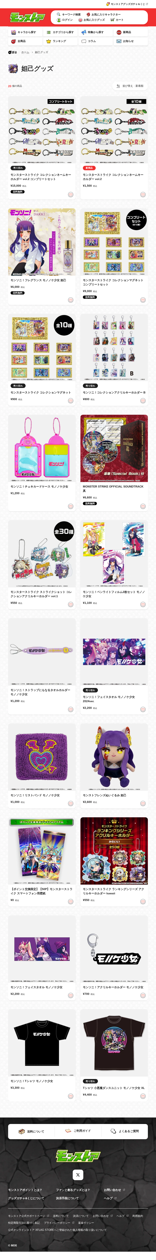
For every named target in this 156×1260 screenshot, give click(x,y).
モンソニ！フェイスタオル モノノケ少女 (37, 987)
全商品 (22, 41)
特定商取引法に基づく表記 (24, 1222)
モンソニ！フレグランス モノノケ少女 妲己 (38, 280)
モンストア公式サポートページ (26, 1215)
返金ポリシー (86, 1222)
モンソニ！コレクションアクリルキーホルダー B (114, 392)
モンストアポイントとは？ (25, 1189)
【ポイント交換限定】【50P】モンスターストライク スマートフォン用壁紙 (42, 891)
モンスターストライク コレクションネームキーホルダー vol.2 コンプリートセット (41, 177)
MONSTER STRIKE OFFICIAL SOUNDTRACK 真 (113, 488)
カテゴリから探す (63, 32)
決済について (81, 1215)
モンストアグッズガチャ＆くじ (128, 4)
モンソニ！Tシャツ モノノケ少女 (32, 1081)
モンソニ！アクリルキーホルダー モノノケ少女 (113, 987)
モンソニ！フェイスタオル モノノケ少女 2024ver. (109, 699)
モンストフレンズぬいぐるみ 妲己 (104, 795)
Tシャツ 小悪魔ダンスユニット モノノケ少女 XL (114, 1088)
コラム (92, 41)
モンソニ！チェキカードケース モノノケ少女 (39, 486)
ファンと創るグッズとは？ (73, 1189)
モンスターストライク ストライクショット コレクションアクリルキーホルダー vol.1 (41, 594)
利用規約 (137, 1215)
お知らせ (128, 41)
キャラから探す (27, 32)
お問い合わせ (112, 1189)
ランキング (59, 41)
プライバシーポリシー (57, 1222)
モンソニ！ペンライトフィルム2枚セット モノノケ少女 (114, 594)
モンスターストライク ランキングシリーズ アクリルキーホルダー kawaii (113, 891)
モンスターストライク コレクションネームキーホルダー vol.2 (113, 177)
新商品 (127, 32)
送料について (61, 1215)
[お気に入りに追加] (71, 194)
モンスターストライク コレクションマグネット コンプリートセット (113, 282)
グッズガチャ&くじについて (26, 1198)
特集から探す (96, 32)
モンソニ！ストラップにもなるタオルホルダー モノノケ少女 (40, 692)
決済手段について (67, 1198)
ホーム (25, 52)
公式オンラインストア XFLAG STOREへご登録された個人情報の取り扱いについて (57, 1229)
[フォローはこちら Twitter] (78, 1175)
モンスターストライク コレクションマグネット (41, 392)
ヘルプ (108, 1198)
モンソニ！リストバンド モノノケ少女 (35, 795)
